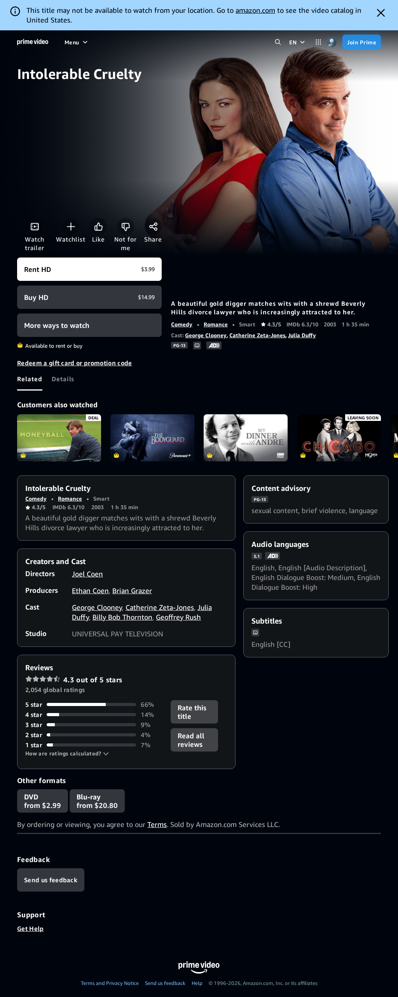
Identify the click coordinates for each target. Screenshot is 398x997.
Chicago (339, 438)
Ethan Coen (90, 590)
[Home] (32, 42)
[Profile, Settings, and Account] (332, 42)
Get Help (30, 928)
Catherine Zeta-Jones (257, 335)
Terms (157, 824)
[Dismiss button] (381, 13)
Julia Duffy (302, 335)
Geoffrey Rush (178, 617)
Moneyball (59, 438)
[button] (67, 753)
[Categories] (318, 42)
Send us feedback (165, 983)
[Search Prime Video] (278, 42)
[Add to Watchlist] (70, 226)
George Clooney (206, 335)
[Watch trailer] (34, 226)
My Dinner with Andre (246, 438)
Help (197, 983)
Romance (216, 324)
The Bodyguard (152, 438)
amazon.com (255, 10)
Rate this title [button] (192, 711)
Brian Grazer (132, 590)
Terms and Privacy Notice (110, 983)
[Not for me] (125, 226)
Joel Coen (87, 573)
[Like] (98, 226)
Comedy (181, 324)
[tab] (29, 379)
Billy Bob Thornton (122, 617)
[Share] (153, 226)
